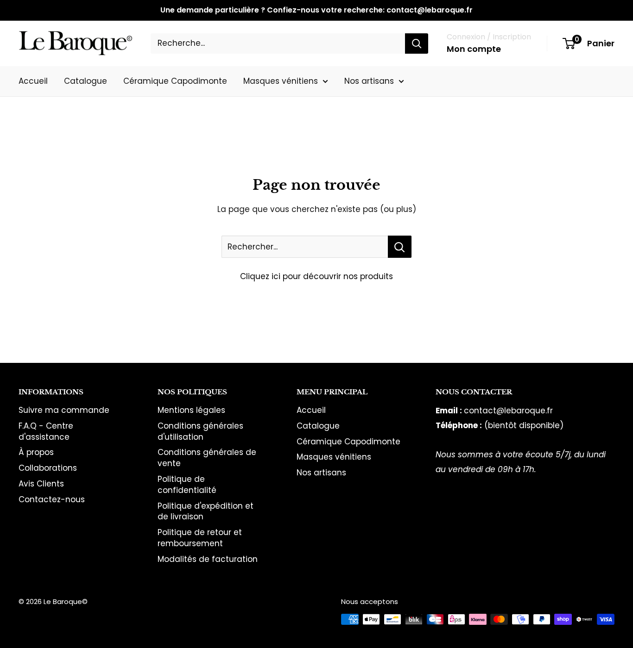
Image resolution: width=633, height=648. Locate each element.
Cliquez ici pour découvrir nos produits (316, 276)
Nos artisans (369, 80)
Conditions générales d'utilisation (200, 431)
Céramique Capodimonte (175, 80)
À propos (36, 452)
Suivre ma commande (64, 410)
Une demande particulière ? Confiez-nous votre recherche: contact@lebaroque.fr (316, 10)
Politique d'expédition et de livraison (205, 511)
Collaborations (48, 468)
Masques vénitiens (280, 80)
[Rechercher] (416, 43)
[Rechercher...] (399, 247)
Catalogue (85, 80)
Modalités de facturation (208, 559)
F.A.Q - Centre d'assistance (46, 431)
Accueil (33, 80)
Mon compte (474, 49)
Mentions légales (191, 410)
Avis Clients (41, 483)
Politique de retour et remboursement (200, 538)
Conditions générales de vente (207, 458)
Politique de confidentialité (187, 485)
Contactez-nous (52, 499)
